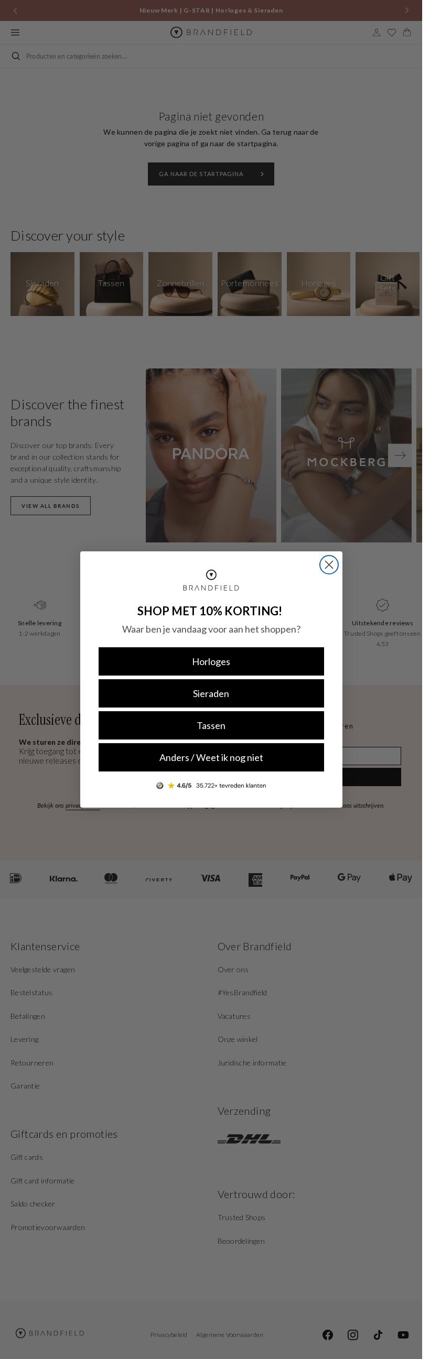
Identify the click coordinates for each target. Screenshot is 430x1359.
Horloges (211, 661)
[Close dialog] (329, 565)
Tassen (211, 725)
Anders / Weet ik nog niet (211, 757)
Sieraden (211, 693)
